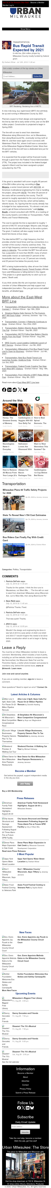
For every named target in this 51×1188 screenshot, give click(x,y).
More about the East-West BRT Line (22, 298)
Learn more (17, 668)
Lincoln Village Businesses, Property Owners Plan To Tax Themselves (30, 733)
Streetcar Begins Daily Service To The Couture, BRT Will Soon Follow (23, 314)
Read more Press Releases (14, 851)
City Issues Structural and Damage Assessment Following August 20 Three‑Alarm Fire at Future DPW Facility (33, 822)
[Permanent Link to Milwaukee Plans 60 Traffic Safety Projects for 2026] (14, 503)
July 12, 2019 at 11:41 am (17, 614)
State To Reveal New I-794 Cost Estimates (24, 515)
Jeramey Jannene (42, 497)
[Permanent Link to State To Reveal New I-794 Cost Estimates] (14, 525)
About (25, 1077)
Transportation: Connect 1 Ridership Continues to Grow (24, 322)
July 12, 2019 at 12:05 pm (17, 626)
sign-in (31, 679)
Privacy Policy (25, 1088)
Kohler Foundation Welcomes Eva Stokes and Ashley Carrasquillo (33, 975)
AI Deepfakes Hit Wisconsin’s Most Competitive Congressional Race (32, 717)
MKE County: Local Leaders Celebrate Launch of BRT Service (24, 343)
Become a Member (25, 771)
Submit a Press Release (25, 1092)
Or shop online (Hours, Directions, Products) (25, 1184)
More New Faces (9, 990)
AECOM (37, 187)
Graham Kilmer (9, 62)
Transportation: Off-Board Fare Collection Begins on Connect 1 (25, 307)
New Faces (25, 932)
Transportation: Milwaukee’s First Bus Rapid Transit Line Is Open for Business (25, 350)
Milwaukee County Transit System (27, 269)
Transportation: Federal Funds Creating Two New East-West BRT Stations (24, 367)
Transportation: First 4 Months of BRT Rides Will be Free (25, 375)
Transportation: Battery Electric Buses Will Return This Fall (24, 329)
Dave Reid (10, 601)
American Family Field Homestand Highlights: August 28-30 (33, 804)
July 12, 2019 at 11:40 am (17, 603)
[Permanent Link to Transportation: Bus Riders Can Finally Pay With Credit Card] (14, 550)
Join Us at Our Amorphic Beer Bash (16, 2)
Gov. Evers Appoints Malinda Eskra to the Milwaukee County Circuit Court (31, 958)
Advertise (25, 1081)
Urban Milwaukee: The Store (25, 1147)
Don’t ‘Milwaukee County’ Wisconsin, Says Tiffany (29, 870)
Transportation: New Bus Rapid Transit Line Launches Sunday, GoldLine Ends (22, 358)
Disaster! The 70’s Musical (24, 1026)
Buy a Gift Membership (12, 791)
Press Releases (25, 798)
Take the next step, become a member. (25, 1138)
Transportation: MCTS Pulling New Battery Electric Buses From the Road (25, 335)
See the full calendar (10, 1062)
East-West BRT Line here (28, 382)
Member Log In (8, 5)
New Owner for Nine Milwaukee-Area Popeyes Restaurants (32, 758)
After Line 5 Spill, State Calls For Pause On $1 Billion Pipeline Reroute (32, 702)
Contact (25, 1084)
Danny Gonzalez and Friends (25, 1013)
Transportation (26, 569)
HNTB (23, 192)
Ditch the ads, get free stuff (25, 1141)
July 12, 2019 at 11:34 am (17, 583)
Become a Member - (37, 2)
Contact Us (42, 687)
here (21, 290)
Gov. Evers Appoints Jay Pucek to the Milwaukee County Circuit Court (33, 940)
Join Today (25, 783)
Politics (16, 569)
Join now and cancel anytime (15, 673)
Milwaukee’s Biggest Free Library (27, 998)
